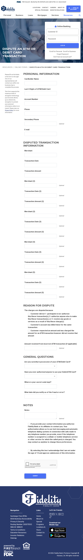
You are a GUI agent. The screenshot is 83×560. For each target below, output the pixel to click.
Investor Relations (57, 10)
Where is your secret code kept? (37, 382)
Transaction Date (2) (32, 191)
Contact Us (40, 533)
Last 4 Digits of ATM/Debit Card (37, 89)
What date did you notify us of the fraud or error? (44, 392)
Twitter (56, 514)
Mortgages (42, 15)
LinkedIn (50, 514)
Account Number (31, 99)
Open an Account (74, 8)
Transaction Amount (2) (34, 201)
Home (38, 516)
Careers (53, 7)
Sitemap (13, 538)
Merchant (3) (29, 211)
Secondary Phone (31, 119)
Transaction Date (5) (32, 282)
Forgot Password (62, 54)
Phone (27, 109)
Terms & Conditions (17, 530)
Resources (7, 67)
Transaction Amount (32, 171)
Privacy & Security (17, 522)
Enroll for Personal (55, 51)
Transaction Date (31, 161)
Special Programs (41, 10)
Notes (26, 410)
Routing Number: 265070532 (21, 524)
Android (57, 535)
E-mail (26, 130)
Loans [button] (30, 15)
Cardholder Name (31, 79)
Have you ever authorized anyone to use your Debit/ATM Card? (50, 372)
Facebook (53, 514)
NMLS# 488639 (16, 527)
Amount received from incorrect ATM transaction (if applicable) (50, 344)
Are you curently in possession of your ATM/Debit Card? (47, 362)
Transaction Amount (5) (34, 293)
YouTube (62, 514)
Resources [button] (68, 15)
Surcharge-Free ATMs (18, 516)
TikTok (50, 516)
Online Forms (21, 67)
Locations (36, 7)
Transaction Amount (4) (34, 262)
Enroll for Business (69, 51)
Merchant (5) (29, 272)
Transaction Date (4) (32, 252)
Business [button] (19, 15)
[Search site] (80, 15)
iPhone (57, 529)
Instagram (59, 514)
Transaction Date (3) (32, 222)
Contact (45, 7)
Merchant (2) (29, 181)
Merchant (28, 151)
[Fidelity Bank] (8, 8)
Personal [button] (7, 15)
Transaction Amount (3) (34, 232)
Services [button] (55, 15)
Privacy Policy (9, 110)
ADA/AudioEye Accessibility (21, 519)
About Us (61, 7)
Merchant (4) (29, 242)
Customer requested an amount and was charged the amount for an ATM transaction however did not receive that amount (53, 333)
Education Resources (18, 533)
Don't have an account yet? (62, 57)
